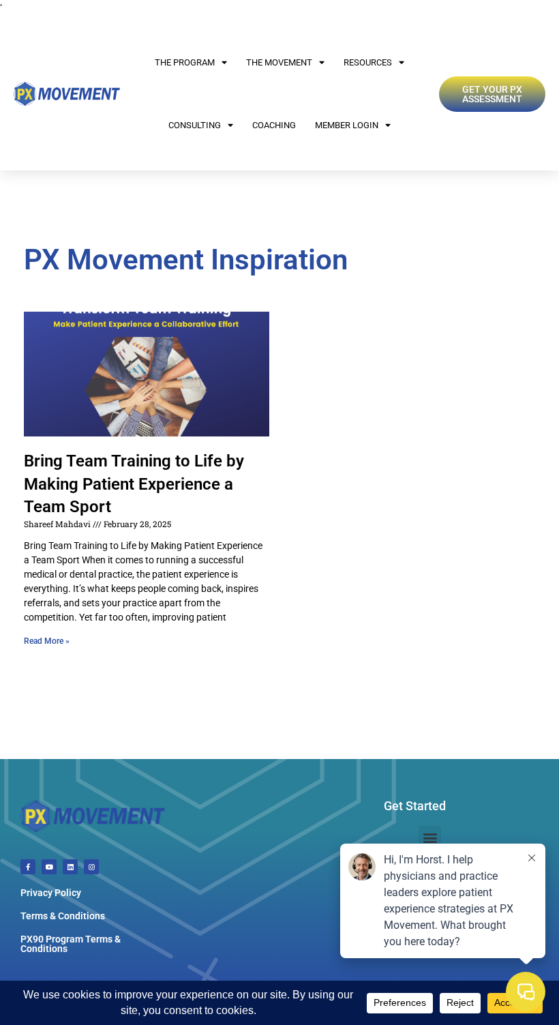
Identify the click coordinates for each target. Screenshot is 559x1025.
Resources (368, 62)
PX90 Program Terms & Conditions (70, 944)
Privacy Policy (50, 892)
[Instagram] (91, 866)
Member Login (346, 125)
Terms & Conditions (62, 915)
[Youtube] (49, 866)
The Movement (279, 62)
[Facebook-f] (27, 866)
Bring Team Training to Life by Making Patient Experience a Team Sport (134, 483)
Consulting (194, 125)
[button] (430, 837)
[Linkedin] (70, 866)
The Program (185, 62)
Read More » (47, 641)
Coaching (274, 125)
